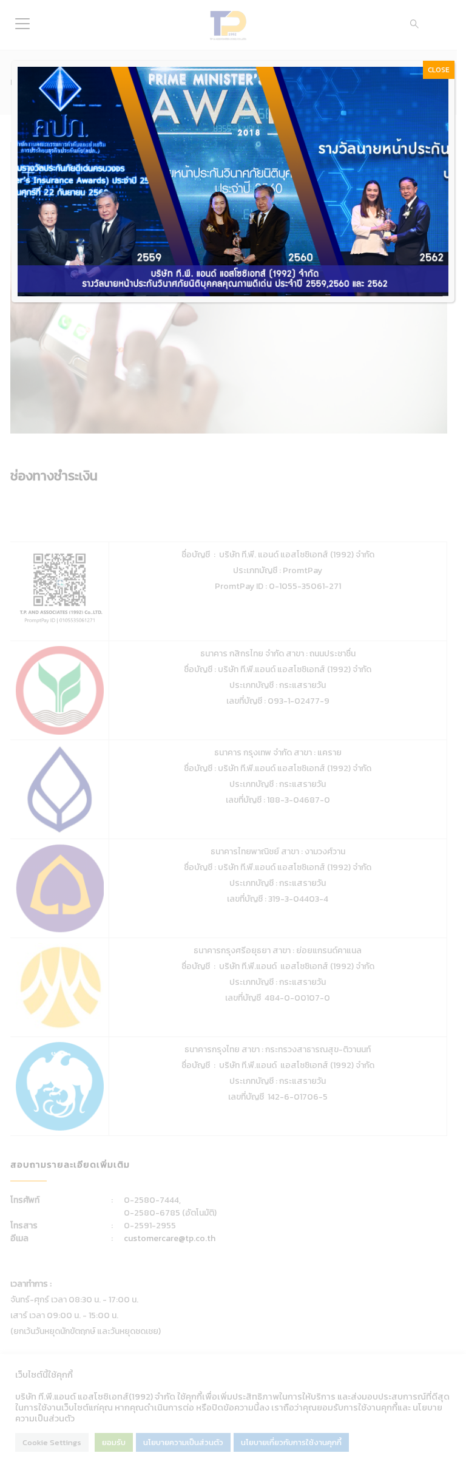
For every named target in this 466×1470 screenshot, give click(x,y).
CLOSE (439, 69)
